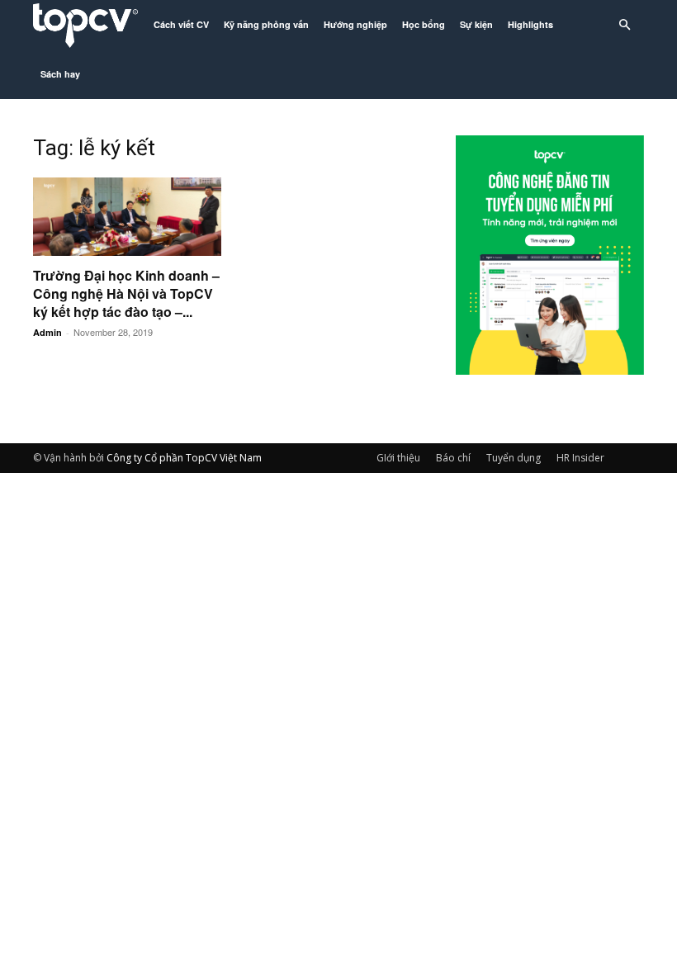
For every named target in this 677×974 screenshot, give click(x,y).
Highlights (530, 24)
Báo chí (453, 458)
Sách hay (60, 74)
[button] (624, 25)
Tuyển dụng (513, 458)
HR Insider (580, 458)
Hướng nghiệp (355, 24)
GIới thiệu (398, 458)
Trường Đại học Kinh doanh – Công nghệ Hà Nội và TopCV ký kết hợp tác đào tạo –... (126, 293)
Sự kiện (476, 24)
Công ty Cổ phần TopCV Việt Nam (184, 458)
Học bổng (423, 24)
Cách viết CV (181, 24)
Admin (47, 332)
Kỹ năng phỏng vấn (266, 24)
